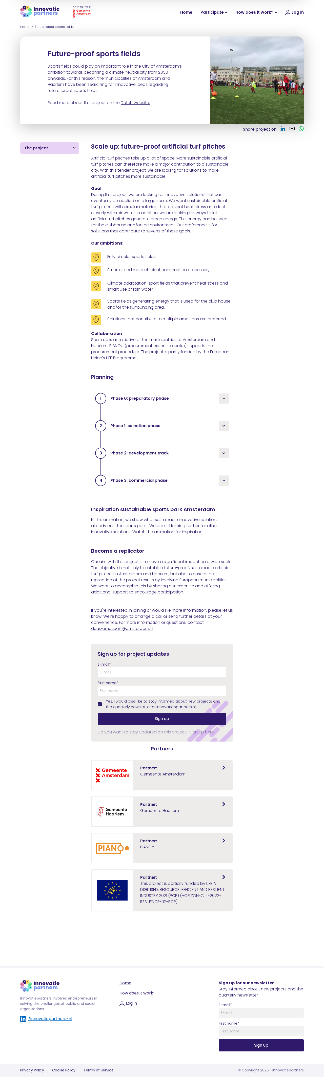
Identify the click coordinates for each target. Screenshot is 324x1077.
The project (36, 148)
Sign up (162, 719)
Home (186, 12)
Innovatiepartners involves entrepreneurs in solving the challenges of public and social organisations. (58, 1003)
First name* (108, 682)
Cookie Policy (63, 1070)
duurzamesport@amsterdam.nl (122, 628)
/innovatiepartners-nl (50, 1019)
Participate (212, 12)
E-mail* (104, 664)
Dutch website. (135, 103)
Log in (131, 1003)
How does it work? (254, 12)
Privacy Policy (32, 1070)
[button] (162, 398)
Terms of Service (99, 1070)
